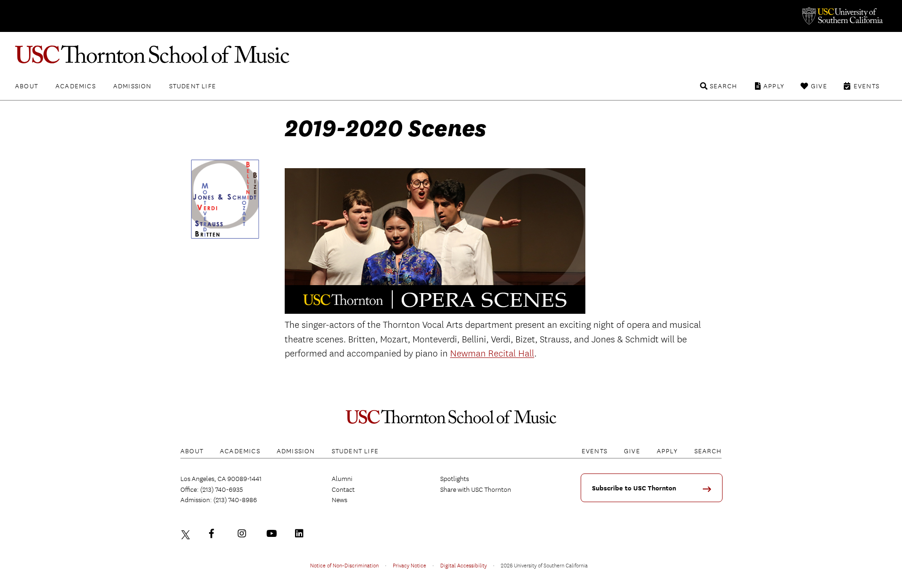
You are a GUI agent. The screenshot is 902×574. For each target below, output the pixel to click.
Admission (132, 86)
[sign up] (710, 492)
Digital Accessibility (463, 565)
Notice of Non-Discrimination (344, 565)
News (339, 500)
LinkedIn (301, 533)
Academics (75, 86)
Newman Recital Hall (492, 353)
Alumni (342, 478)
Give (819, 86)
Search (723, 86)
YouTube (273, 533)
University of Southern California (842, 16)
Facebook (215, 533)
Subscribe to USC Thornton (634, 488)
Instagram (244, 533)
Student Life (192, 86)
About (26, 86)
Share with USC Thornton (475, 489)
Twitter (187, 533)
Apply (774, 86)
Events (866, 86)
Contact (343, 489)
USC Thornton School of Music (451, 54)
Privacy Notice (409, 565)
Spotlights (454, 478)
